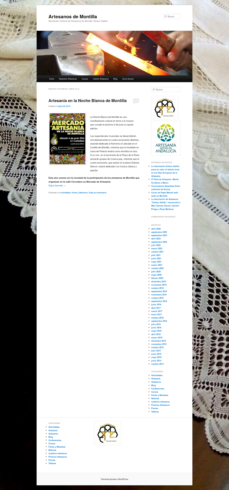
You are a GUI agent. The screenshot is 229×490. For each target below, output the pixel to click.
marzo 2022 (156, 248)
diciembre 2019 (158, 281)
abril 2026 (156, 228)
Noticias (155, 398)
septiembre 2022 (159, 241)
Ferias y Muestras (80, 192)
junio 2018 (156, 304)
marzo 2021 (156, 264)
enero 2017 (156, 314)
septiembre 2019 (159, 291)
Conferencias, (158, 388)
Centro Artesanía (100, 78)
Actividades (65, 192)
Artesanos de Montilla (72, 16)
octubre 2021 (157, 251)
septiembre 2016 (159, 320)
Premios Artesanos (160, 404)
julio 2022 (156, 245)
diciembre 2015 (158, 340)
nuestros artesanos (160, 401)
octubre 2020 (157, 268)
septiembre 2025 (159, 231)
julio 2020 (156, 271)
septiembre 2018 (159, 301)
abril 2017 (156, 307)
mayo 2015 (156, 357)
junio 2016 (156, 327)
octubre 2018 (157, 297)
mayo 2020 (156, 274)
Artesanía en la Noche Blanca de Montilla (87, 100)
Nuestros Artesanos (68, 78)
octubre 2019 (157, 288)
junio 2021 (156, 258)
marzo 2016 (156, 337)
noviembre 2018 (159, 294)
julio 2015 (156, 350)
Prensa (154, 408)
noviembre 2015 (159, 344)
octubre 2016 (157, 317)
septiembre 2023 (159, 235)
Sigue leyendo (57, 185)
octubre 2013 (157, 363)
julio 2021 (156, 255)
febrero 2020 (157, 278)
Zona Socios (128, 78)
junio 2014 (156, 360)
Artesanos (156, 381)
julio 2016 (156, 324)
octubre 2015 (157, 347)
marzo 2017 (156, 311)
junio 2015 (156, 353)
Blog (115, 78)
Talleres (155, 411)
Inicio (51, 78)
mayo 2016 (156, 330)
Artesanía (155, 378)
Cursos (85, 78)
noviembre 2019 (159, 284)
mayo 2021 (156, 261)
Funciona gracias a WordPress (114, 479)
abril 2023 (156, 238)
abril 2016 (156, 334)
